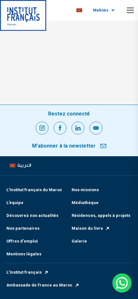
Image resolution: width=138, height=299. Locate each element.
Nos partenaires (22, 228)
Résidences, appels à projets (101, 215)
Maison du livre (87, 228)
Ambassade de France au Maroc (39, 285)
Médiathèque (85, 202)
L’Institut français (24, 272)
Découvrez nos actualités (32, 215)
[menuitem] (79, 10)
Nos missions (85, 189)
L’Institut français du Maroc (34, 189)
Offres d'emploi (22, 241)
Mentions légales (23, 254)
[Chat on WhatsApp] (122, 283)
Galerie (79, 241)
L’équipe (14, 202)
